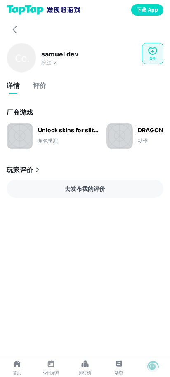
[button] (153, 366)
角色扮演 (48, 141)
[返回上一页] (15, 29)
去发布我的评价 (85, 188)
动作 (143, 141)
